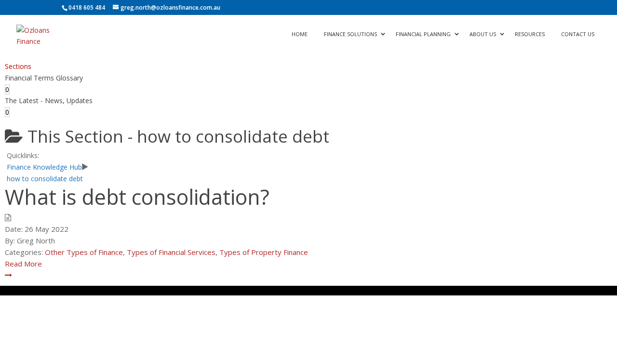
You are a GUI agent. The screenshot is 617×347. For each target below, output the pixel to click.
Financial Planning (423, 34)
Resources (530, 34)
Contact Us (577, 34)
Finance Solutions (350, 34)
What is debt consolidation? (137, 197)
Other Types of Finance (84, 252)
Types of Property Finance (263, 252)
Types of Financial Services (171, 252)
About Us (482, 34)
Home (300, 34)
